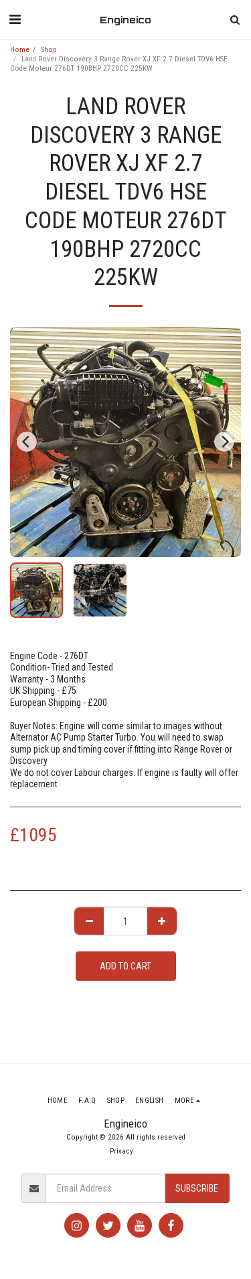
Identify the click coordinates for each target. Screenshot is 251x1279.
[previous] (27, 442)
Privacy (121, 1151)
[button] (14, 19)
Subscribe (196, 1188)
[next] (224, 442)
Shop (49, 49)
